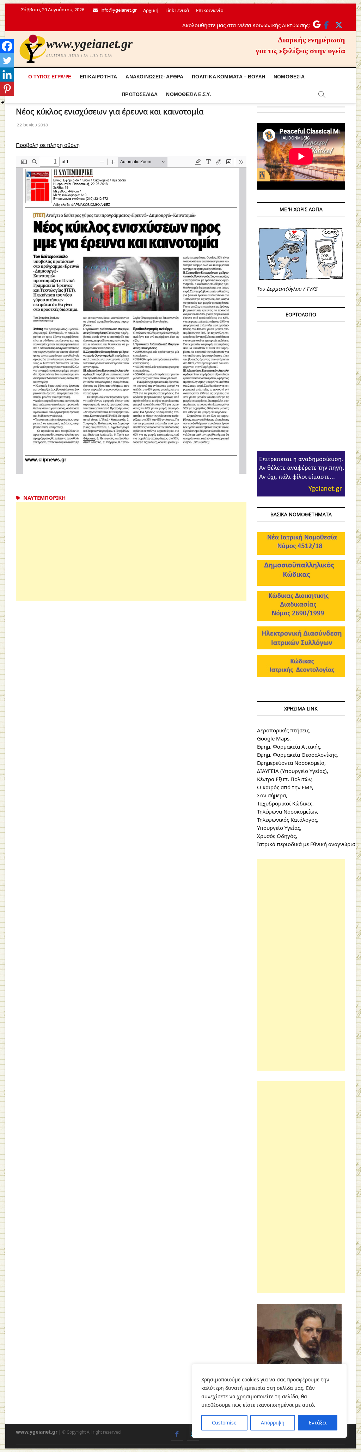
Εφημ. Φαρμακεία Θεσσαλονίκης (297, 754)
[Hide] (3, 102)
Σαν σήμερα (271, 795)
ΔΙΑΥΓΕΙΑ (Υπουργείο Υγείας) (292, 770)
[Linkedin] (7, 74)
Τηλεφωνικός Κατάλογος (287, 819)
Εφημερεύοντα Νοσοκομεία (290, 762)
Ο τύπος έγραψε (49, 76)
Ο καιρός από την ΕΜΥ (284, 787)
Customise (224, 1422)
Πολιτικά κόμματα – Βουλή (228, 76)
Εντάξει (318, 1422)
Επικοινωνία (210, 10)
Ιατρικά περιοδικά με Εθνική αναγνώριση (308, 843)
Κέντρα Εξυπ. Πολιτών (284, 778)
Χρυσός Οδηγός (276, 835)
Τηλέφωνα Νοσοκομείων (287, 811)
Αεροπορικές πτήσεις (283, 730)
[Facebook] (7, 46)
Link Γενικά (177, 10)
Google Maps (273, 738)
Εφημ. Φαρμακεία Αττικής (288, 746)
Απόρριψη (272, 1422)
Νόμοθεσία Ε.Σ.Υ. (188, 94)
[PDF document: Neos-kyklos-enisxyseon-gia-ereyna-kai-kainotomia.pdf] (131, 315)
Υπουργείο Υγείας (278, 827)
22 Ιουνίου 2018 (32, 124)
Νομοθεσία (289, 76)
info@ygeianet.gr (118, 10)
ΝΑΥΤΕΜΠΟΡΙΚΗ (44, 497)
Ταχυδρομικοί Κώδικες (284, 803)
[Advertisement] (131, 551)
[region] (269, 1401)
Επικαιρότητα (98, 76)
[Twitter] (7, 60)
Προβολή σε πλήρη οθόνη (48, 144)
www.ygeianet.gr (89, 44)
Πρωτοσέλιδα (140, 94)
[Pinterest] (7, 89)
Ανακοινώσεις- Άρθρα (154, 76)
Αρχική (150, 10)
